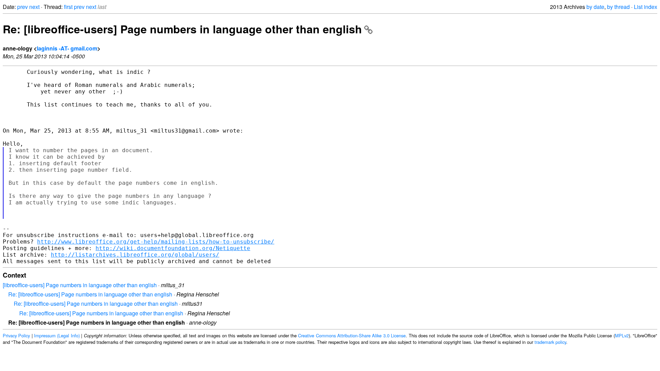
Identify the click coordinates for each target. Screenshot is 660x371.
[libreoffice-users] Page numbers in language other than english (80, 285)
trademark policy (550, 342)
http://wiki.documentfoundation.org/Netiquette (173, 248)
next (34, 7)
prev (22, 7)
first (68, 7)
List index (645, 7)
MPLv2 (622, 335)
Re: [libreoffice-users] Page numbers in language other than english (182, 29)
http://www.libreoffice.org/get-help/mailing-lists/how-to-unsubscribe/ (155, 241)
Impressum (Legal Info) (57, 335)
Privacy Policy (16, 335)
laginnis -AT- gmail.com (67, 48)
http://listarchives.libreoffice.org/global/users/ (135, 254)
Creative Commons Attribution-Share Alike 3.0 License (352, 335)
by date (595, 7)
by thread (618, 7)
